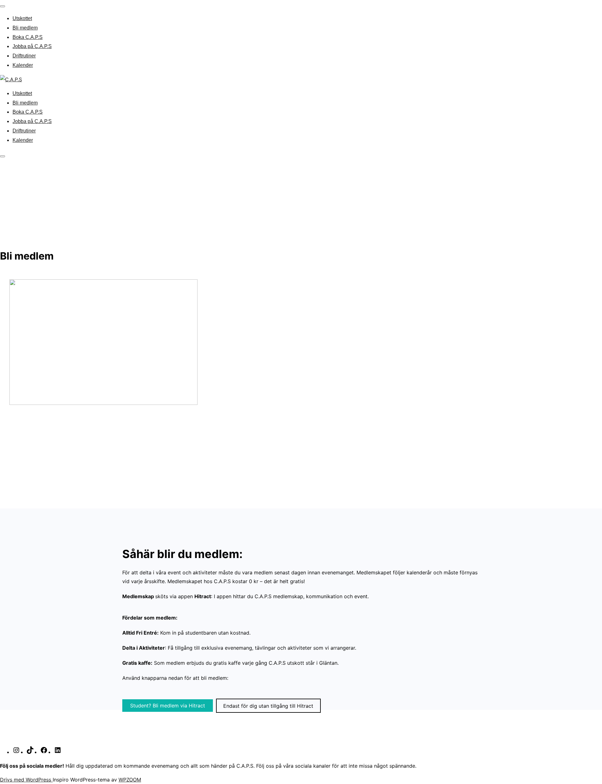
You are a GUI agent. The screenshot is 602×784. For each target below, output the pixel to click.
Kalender (23, 65)
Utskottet (22, 18)
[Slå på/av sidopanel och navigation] (2, 156)
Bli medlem (25, 27)
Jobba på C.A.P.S (32, 46)
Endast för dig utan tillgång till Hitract (268, 705)
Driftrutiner (24, 55)
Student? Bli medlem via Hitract (167, 705)
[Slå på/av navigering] (2, 6)
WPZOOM (130, 779)
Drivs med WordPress (26, 779)
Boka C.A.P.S (28, 37)
